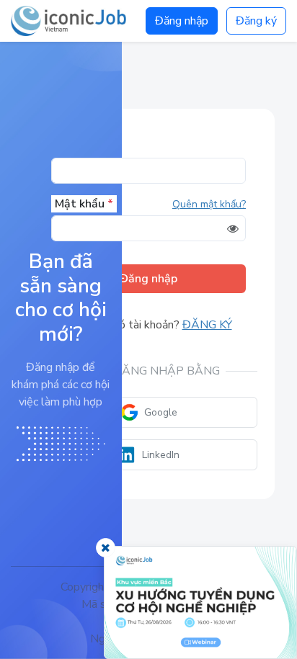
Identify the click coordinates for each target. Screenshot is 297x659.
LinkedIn (160, 455)
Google (160, 412)
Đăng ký (256, 21)
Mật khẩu (84, 204)
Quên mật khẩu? (209, 204)
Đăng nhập (181, 21)
